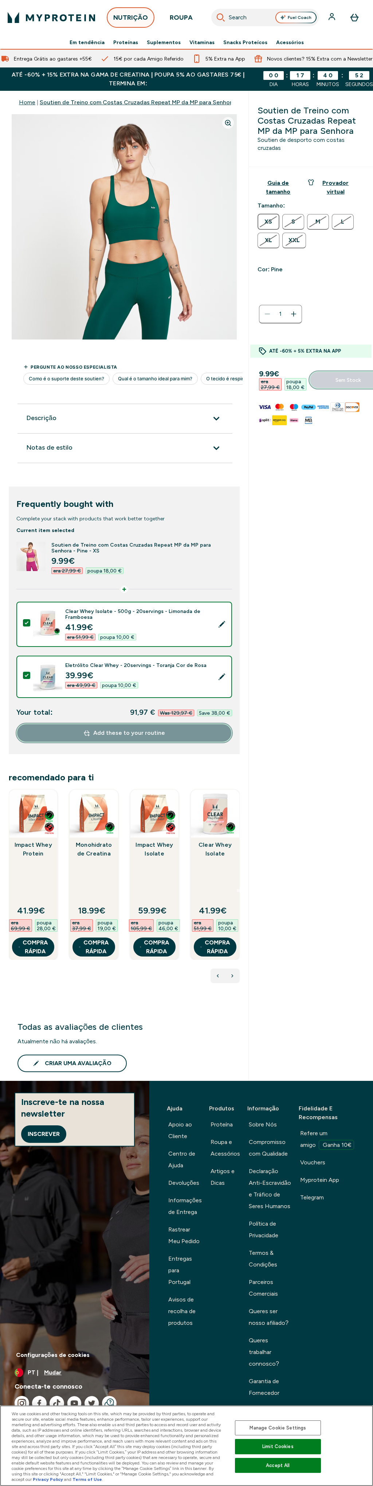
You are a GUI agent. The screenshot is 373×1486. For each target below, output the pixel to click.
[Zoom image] (228, 123)
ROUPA (181, 17)
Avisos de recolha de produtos (182, 1311)
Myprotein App (319, 1180)
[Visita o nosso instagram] (22, 1403)
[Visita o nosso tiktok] (57, 1403)
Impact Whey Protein (33, 849)
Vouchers (312, 1162)
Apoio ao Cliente (180, 1130)
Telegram (312, 1197)
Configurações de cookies (53, 1355)
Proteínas (125, 42)
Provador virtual (335, 187)
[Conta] (332, 17)
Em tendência (87, 42)
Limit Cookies (278, 1446)
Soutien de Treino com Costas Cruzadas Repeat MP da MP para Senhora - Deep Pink (153, 102)
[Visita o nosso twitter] (92, 1403)
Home (27, 102)
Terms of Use (87, 1479)
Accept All (278, 1465)
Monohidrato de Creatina (94, 849)
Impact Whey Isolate (154, 849)
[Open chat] (109, 1403)
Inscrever (44, 1134)
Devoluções (183, 1183)
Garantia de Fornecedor (264, 1387)
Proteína (222, 1124)
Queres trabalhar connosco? (264, 1352)
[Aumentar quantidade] (294, 314)
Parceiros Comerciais (263, 1288)
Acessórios (290, 42)
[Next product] (232, 976)
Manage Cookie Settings (278, 1428)
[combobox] (265, 17)
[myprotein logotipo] (51, 17)
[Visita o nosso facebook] (39, 1403)
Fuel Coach (299, 17)
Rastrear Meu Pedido (184, 1235)
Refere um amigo (326, 1139)
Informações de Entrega (185, 1206)
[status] (280, 314)
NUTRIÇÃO (130, 17)
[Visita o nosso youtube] (74, 1403)
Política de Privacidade (263, 1229)
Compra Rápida (35, 946)
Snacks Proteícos (245, 42)
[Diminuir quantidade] (267, 314)
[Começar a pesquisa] (221, 17)
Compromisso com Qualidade (268, 1148)
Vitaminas (202, 42)
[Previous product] (218, 976)
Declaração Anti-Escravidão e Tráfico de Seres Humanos (270, 1188)
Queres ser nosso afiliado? (268, 1317)
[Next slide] (238, 890)
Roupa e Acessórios (225, 1148)
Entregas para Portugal (180, 1270)
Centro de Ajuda (181, 1159)
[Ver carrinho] (354, 17)
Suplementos (164, 42)
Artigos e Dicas (223, 1177)
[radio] (268, 222)
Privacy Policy (48, 1479)
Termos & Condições (263, 1259)
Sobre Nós (263, 1124)
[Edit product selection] (221, 624)
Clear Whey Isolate (215, 849)
